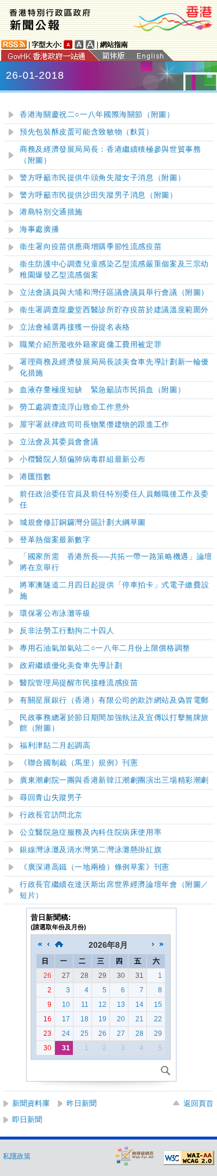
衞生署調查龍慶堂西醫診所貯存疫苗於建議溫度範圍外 (114, 310)
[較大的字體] (79, 44)
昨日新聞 (82, 1103)
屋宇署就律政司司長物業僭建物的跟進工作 (95, 425)
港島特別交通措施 (51, 212)
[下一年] (161, 945)
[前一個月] (48, 945)
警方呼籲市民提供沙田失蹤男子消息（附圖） (99, 195)
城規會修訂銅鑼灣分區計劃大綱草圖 (83, 522)
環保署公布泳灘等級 (55, 613)
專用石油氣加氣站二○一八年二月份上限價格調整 (105, 648)
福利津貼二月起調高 (55, 746)
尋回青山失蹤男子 (51, 798)
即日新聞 (27, 1119)
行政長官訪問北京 (51, 815)
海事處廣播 (39, 229)
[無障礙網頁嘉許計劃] (135, 1155)
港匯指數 (36, 477)
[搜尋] (165, 1070)
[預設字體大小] (68, 44)
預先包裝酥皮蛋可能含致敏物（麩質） (87, 132)
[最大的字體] (90, 44)
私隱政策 (17, 1156)
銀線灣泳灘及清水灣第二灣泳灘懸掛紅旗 (90, 850)
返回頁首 (198, 1103)
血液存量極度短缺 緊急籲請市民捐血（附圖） (102, 390)
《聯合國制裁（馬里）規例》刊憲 (79, 763)
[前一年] (40, 945)
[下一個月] (153, 945)
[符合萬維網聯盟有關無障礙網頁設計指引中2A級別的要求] (188, 1158)
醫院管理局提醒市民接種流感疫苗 (79, 683)
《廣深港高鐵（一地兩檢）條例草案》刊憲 (95, 867)
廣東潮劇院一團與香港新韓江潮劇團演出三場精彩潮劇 (114, 780)
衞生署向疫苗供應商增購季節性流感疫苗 (90, 247)
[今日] (59, 945)
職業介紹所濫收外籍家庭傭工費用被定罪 (90, 345)
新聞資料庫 (31, 1103)
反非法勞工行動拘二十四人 (67, 631)
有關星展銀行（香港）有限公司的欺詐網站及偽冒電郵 (114, 700)
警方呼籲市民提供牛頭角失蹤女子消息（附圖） (102, 178)
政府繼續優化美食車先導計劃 (71, 666)
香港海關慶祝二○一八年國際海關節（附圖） (97, 115)
